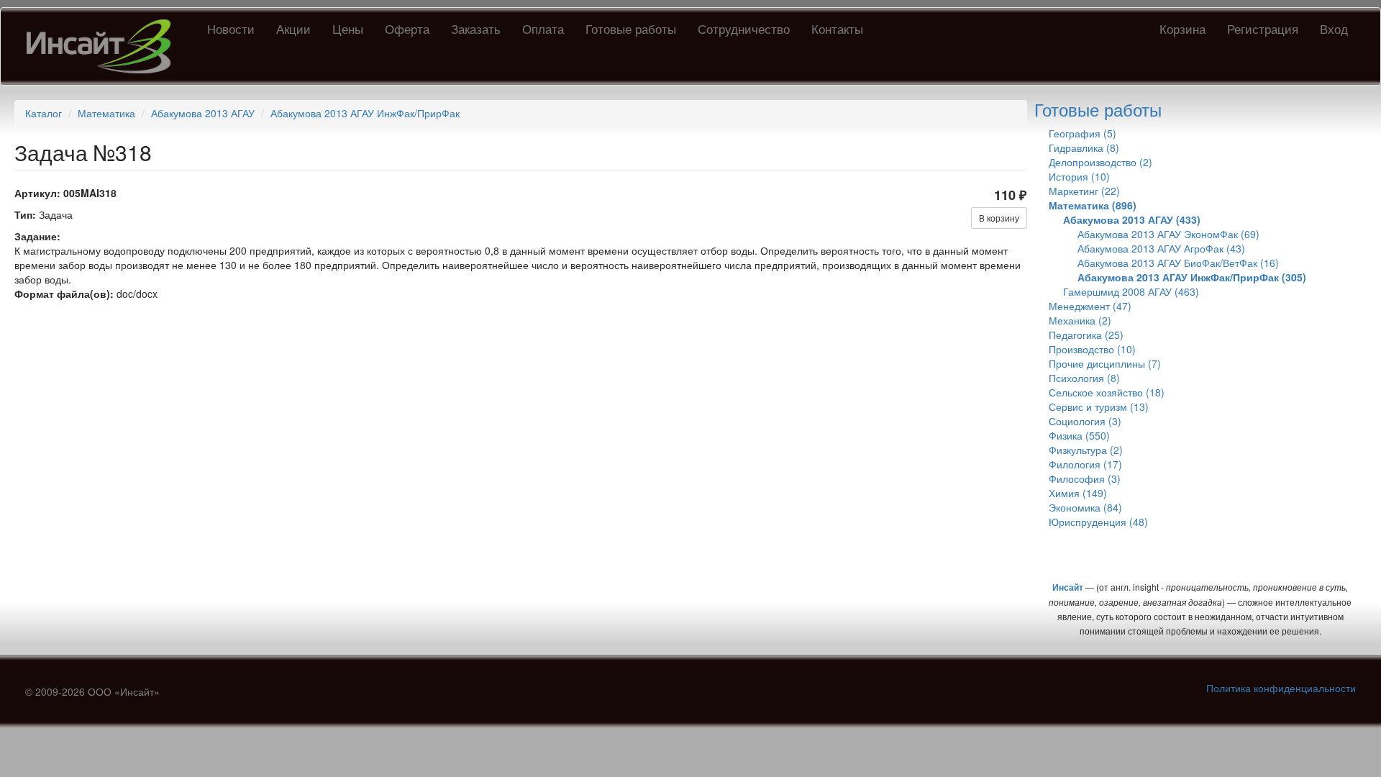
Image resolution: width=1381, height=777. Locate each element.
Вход (1334, 28)
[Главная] (104, 46)
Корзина (1182, 28)
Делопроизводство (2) (1100, 162)
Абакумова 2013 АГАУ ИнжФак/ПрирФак (365, 113)
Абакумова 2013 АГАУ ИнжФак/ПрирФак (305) (1191, 277)
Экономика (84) (1085, 507)
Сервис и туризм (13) (1099, 406)
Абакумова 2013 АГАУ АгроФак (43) (1161, 248)
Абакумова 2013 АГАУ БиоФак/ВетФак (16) (1178, 262)
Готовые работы (630, 28)
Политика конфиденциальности (1281, 688)
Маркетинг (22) (1084, 190)
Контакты (837, 28)
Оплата (543, 28)
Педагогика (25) (1086, 334)
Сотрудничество (744, 28)
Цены (347, 28)
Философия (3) (1085, 478)
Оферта (407, 28)
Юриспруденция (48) (1098, 521)
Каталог (43, 113)
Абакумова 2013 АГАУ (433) (1131, 219)
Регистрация (1262, 28)
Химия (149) (1078, 493)
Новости (231, 28)
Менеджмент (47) (1090, 306)
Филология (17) (1085, 464)
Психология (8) (1084, 378)
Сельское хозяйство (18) (1106, 392)
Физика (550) (1079, 435)
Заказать (476, 28)
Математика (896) (1092, 205)
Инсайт (1067, 587)
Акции (293, 28)
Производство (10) (1092, 349)
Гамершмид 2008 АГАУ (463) (1131, 291)
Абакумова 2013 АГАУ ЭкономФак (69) (1168, 234)
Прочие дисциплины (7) (1105, 363)
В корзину (999, 218)
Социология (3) (1085, 421)
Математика (106, 113)
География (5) (1082, 133)
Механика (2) (1080, 320)
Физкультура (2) (1086, 449)
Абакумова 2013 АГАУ (203, 113)
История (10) (1079, 176)
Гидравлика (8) (1084, 147)
